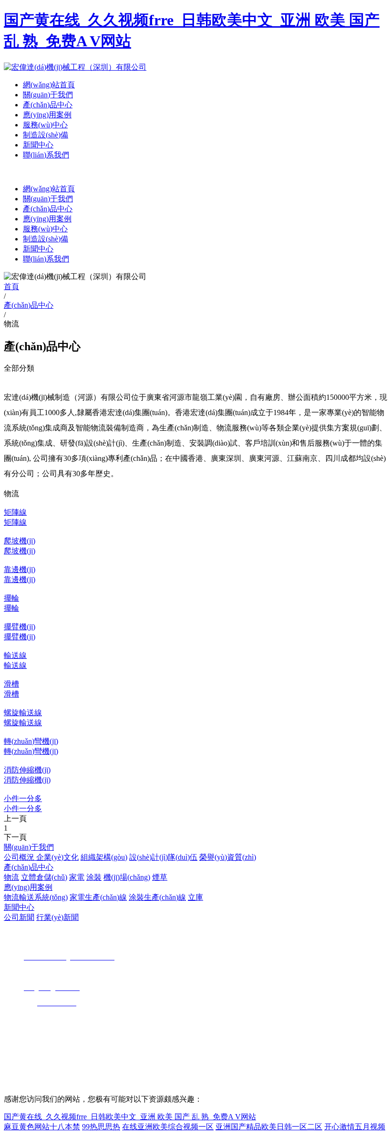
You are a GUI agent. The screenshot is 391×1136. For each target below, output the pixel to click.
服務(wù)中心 (45, 125)
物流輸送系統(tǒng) (36, 897)
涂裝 (94, 877)
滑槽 (11, 684)
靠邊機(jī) (19, 569)
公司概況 (20, 857)
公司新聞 (19, 917)
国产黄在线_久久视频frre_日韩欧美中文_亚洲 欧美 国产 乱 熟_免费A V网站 (130, 1117)
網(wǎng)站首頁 (49, 85)
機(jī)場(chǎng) (126, 877)
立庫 (195, 897)
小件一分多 (23, 798)
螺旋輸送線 (23, 713)
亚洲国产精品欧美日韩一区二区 (269, 1127)
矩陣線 (15, 512)
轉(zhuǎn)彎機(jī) (31, 741)
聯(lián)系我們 (46, 155)
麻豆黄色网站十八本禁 (42, 1127)
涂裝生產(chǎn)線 (157, 897)
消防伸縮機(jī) (27, 770)
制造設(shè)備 (45, 135)
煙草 (159, 877)
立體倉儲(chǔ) (44, 877)
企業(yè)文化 (57, 857)
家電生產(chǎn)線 (98, 897)
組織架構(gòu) (104, 857)
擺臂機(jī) (19, 627)
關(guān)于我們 (48, 95)
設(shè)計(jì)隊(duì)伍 (163, 857)
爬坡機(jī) (19, 541)
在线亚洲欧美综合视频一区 (168, 1127)
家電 (76, 877)
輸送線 (15, 655)
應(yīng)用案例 (47, 115)
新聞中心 (38, 145)
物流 (11, 877)
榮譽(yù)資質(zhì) (227, 857)
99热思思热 (101, 1127)
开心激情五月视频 (354, 1127)
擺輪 (11, 598)
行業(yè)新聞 (57, 917)
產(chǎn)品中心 (47, 105)
